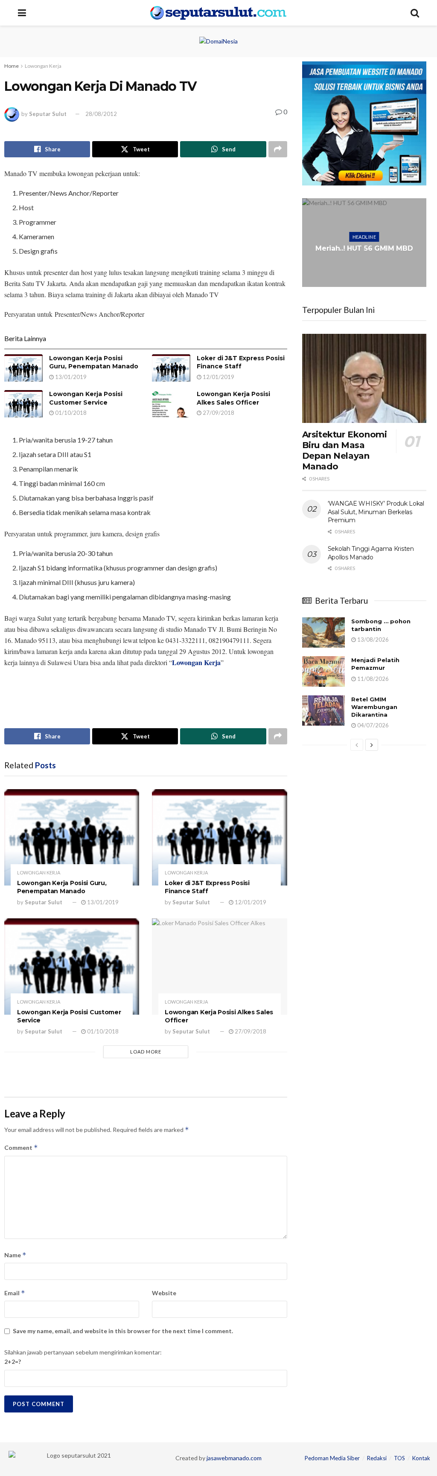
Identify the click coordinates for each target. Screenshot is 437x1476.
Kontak (421, 1458)
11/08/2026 (372, 678)
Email (14, 1293)
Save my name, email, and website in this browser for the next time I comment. (123, 1330)
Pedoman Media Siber (332, 1458)
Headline (364, 232)
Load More (145, 1051)
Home (11, 66)
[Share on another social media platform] (277, 149)
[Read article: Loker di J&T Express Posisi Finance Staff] (171, 368)
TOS (399, 1458)
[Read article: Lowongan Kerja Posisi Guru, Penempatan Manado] (23, 368)
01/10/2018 (70, 412)
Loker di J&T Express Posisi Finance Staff (241, 362)
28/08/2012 (101, 113)
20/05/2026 (366, 269)
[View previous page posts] (356, 745)
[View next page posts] (371, 745)
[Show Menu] (22, 13)
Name (15, 1255)
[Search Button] (415, 13)
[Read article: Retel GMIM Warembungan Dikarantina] (323, 710)
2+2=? (12, 1361)
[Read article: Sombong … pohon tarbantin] (323, 632)
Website (164, 1293)
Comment (21, 1147)
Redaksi (377, 1458)
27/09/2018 (217, 412)
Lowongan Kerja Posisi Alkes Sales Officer (233, 398)
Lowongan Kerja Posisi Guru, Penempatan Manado (93, 362)
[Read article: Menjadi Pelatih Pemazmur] (323, 671)
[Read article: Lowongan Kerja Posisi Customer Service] (23, 403)
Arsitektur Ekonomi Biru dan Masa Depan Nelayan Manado (344, 450)
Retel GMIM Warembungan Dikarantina (374, 707)
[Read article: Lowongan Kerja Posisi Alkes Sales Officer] (171, 403)
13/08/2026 (372, 639)
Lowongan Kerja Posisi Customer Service (85, 398)
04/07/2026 (372, 725)
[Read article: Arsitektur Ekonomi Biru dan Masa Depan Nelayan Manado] (364, 378)
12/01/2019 (217, 376)
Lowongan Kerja (43, 66)
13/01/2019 (70, 376)
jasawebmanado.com (234, 1458)
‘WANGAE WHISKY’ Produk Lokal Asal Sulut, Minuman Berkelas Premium (376, 512)
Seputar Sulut (48, 113)
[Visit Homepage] (218, 12)
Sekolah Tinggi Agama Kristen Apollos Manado (371, 553)
